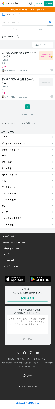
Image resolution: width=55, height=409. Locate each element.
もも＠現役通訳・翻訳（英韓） (10, 70)
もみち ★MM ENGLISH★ (11, 97)
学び (3, 63)
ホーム (4, 123)
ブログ (12, 123)
